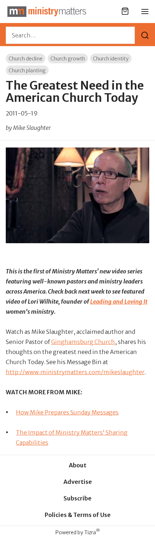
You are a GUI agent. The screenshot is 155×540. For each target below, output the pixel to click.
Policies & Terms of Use (78, 514)
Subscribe (77, 498)
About (78, 465)
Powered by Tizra (78, 532)
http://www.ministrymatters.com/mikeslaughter (75, 372)
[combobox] (70, 35)
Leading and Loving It (118, 301)
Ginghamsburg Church (83, 341)
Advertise (77, 481)
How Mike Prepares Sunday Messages (67, 412)
